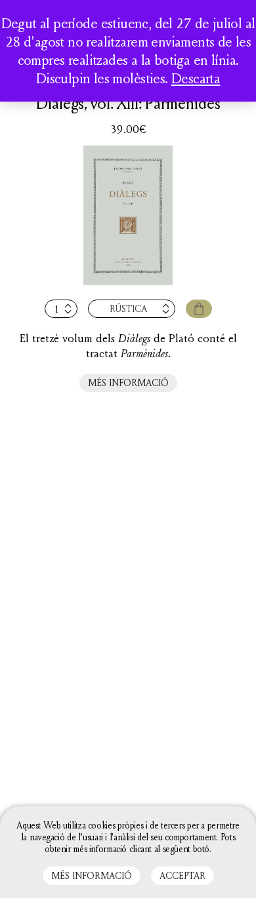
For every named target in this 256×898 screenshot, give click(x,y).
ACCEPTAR (182, 875)
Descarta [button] (195, 78)
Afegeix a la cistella (199, 309)
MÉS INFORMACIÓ (128, 382)
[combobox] (131, 309)
